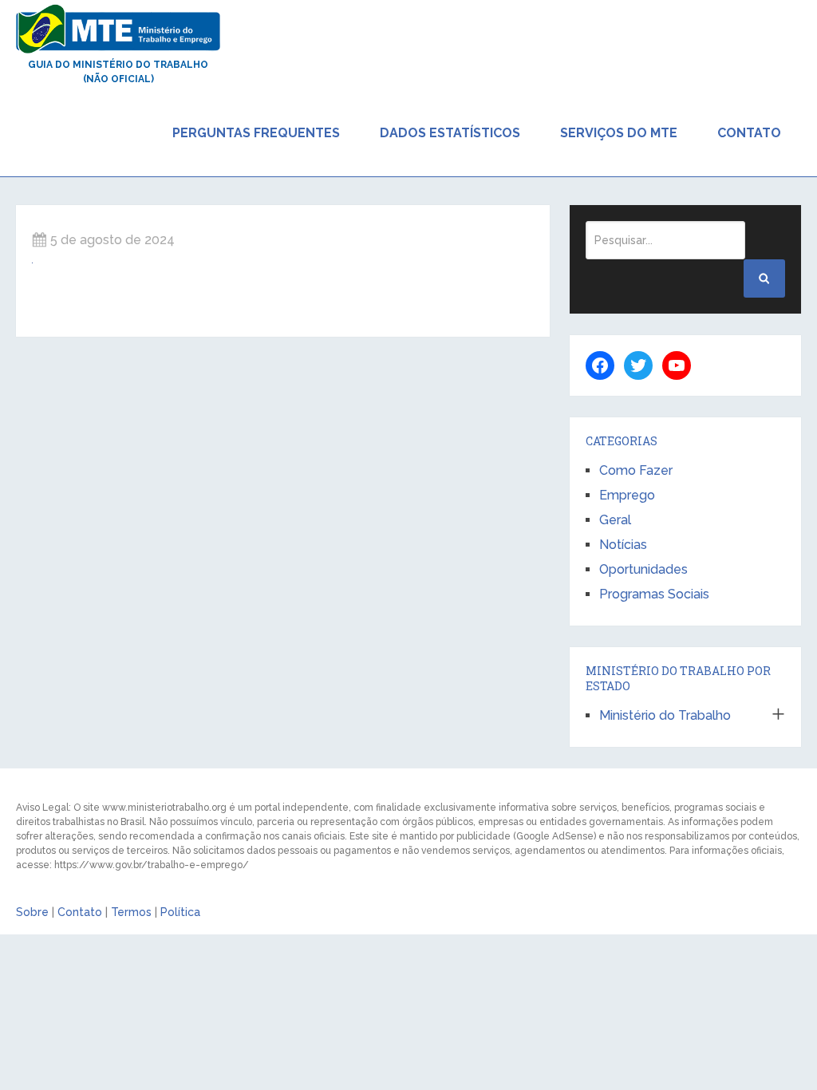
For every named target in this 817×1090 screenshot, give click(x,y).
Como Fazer (636, 470)
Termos (131, 912)
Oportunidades (643, 569)
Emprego (627, 495)
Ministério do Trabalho (665, 715)
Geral (615, 519)
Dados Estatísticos (450, 132)
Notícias (623, 544)
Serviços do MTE (618, 132)
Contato (749, 132)
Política (180, 912)
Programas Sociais (654, 594)
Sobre (32, 912)
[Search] (764, 278)
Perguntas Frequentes (256, 132)
